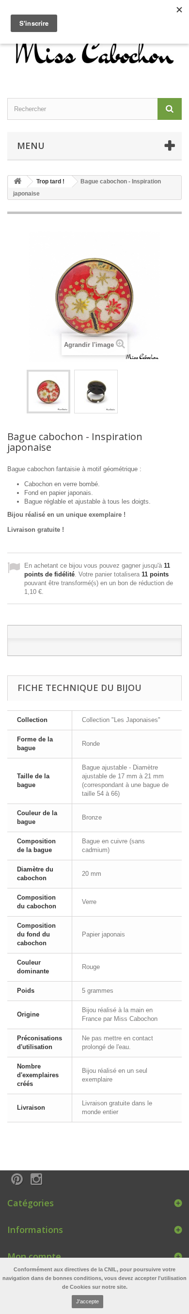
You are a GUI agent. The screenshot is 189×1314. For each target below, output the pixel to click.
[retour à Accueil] (17, 182)
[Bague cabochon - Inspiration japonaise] (96, 391)
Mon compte (34, 1256)
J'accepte (87, 1301)
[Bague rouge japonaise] (48, 391)
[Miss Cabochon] (94, 49)
